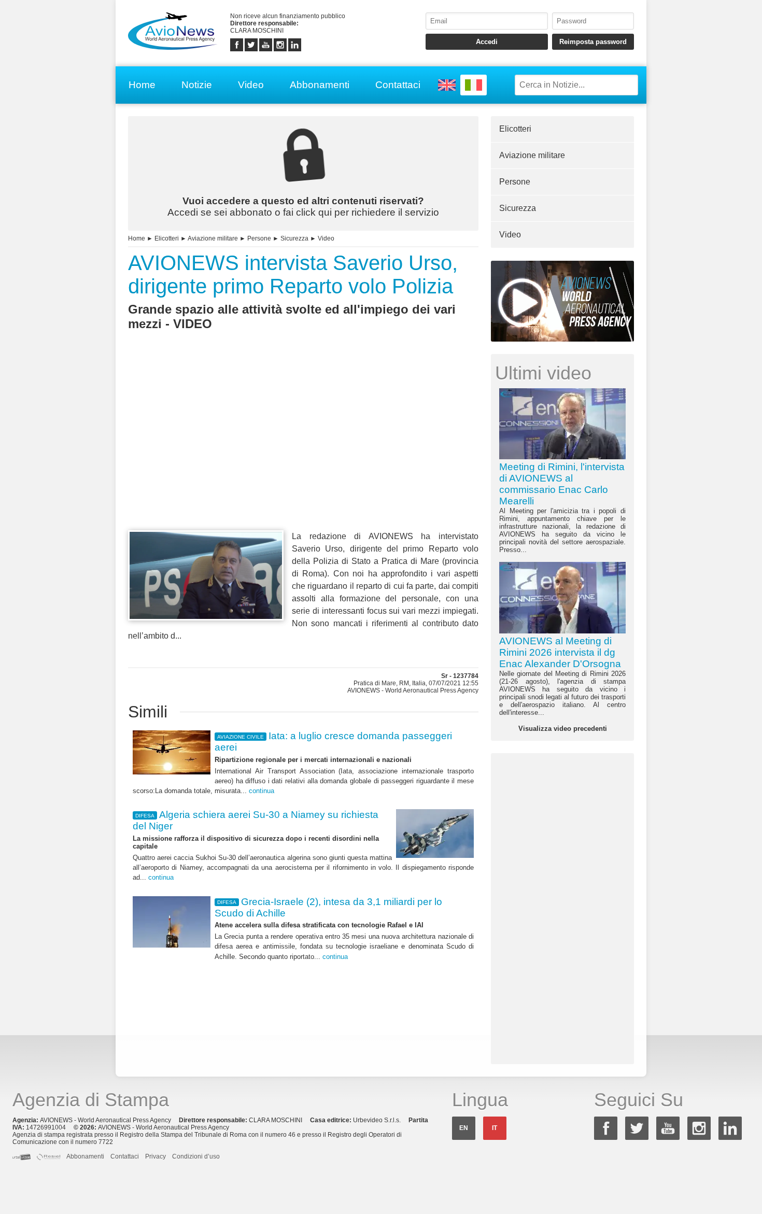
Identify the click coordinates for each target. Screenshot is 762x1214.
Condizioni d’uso (196, 1156)
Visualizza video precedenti (562, 728)
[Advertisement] (303, 449)
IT (494, 1128)
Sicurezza (294, 238)
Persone (259, 238)
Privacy (155, 1156)
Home (142, 84)
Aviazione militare (213, 238)
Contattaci (397, 84)
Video (251, 84)
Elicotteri (166, 238)
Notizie (196, 84)
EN (463, 1128)
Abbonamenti (319, 84)
